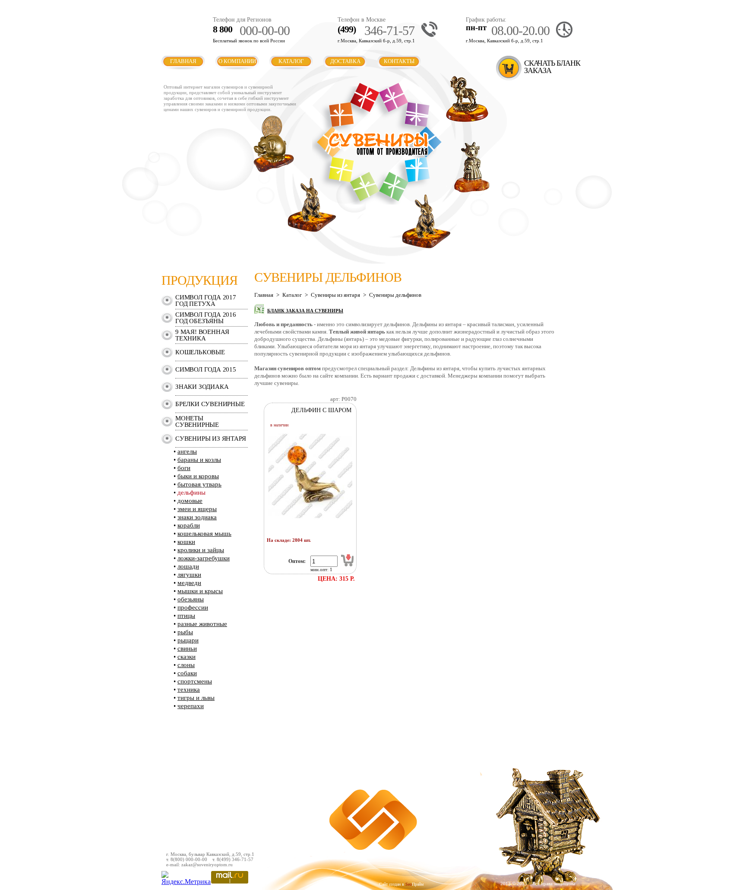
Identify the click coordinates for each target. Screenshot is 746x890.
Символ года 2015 (205, 369)
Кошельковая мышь (204, 533)
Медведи (189, 582)
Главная (183, 61)
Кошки (186, 541)
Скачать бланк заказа (552, 67)
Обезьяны (190, 599)
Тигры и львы (196, 697)
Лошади (188, 566)
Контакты (399, 61)
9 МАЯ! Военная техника (202, 335)
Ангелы (187, 451)
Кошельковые (200, 352)
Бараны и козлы (199, 459)
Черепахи (190, 705)
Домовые (189, 500)
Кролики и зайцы (200, 550)
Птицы (186, 615)
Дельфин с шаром (321, 410)
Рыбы (185, 632)
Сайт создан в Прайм (401, 884)
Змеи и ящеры (197, 508)
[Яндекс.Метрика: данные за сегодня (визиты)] (186, 878)
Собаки (187, 673)
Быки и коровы (198, 476)
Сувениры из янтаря (210, 438)
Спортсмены (194, 681)
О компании (237, 61)
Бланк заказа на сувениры (305, 310)
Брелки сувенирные (210, 403)
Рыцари (188, 640)
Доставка (345, 61)
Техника (188, 689)
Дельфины (191, 492)
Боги (183, 467)
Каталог (291, 61)
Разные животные (202, 623)
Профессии (192, 607)
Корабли (188, 525)
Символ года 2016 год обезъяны (205, 317)
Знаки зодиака (201, 386)
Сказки (186, 656)
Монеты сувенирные (197, 421)
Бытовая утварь (199, 484)
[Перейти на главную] (377, 202)
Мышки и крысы (200, 591)
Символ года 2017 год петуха (205, 300)
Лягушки (189, 574)
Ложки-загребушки (203, 558)
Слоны (186, 664)
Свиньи (187, 648)
